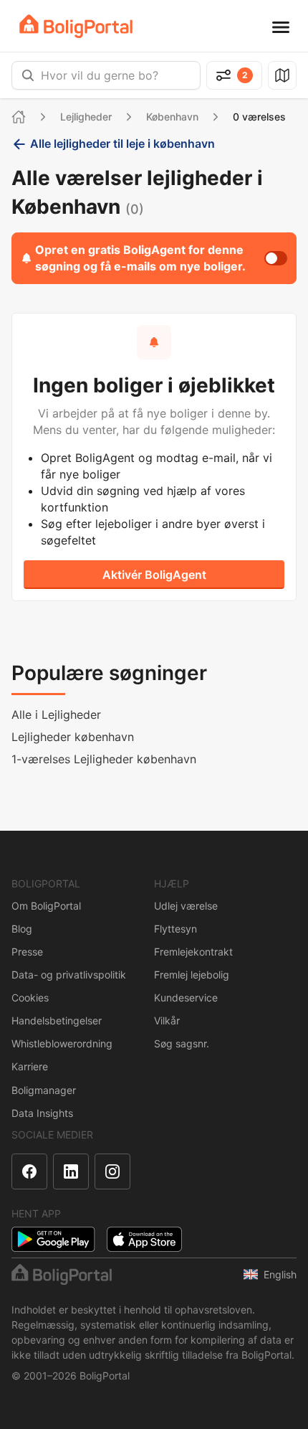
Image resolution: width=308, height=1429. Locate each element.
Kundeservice (186, 997)
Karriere (29, 1066)
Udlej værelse (186, 906)
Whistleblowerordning (61, 1043)
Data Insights (42, 1113)
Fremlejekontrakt (193, 951)
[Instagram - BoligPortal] (112, 1171)
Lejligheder (86, 116)
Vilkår (167, 1020)
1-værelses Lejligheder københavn (103, 759)
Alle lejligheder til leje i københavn (122, 143)
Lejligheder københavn (72, 737)
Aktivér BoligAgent (154, 574)
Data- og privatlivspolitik (68, 974)
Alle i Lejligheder (56, 714)
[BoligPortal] (75, 26)
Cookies (30, 997)
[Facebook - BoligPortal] (29, 1171)
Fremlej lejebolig (191, 974)
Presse (27, 951)
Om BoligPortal (46, 906)
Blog (21, 929)
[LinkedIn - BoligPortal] (71, 1171)
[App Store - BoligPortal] (144, 1239)
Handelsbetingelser (56, 1020)
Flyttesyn (175, 929)
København (172, 116)
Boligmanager (43, 1090)
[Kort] (282, 75)
